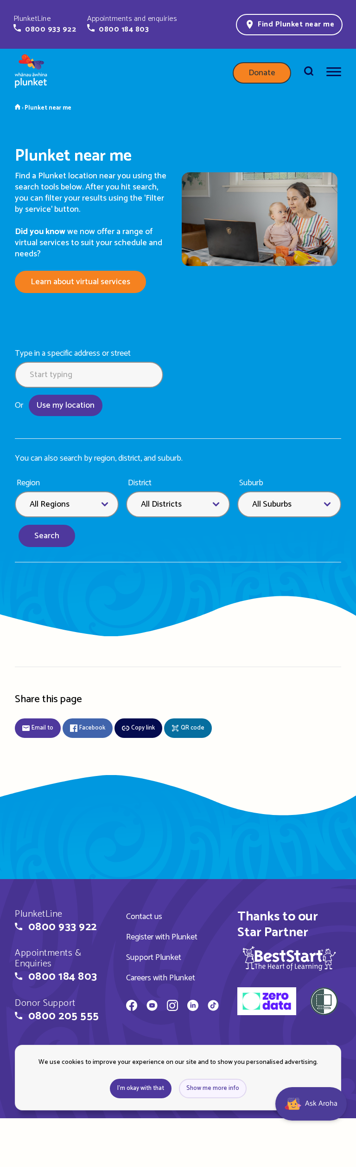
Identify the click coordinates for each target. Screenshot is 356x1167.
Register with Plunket (161, 937)
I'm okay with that (140, 1088)
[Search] (308, 72)
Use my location (66, 405)
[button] (44, 24)
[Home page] (31, 72)
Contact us (144, 917)
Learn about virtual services (80, 282)
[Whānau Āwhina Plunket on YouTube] (152, 1007)
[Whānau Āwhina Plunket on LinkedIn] (192, 1007)
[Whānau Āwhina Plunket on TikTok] (213, 1007)
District (140, 483)
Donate (261, 73)
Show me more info (212, 1088)
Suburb (251, 483)
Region (28, 483)
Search (46, 536)
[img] (289, 958)
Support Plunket (153, 958)
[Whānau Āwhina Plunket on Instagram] (172, 1007)
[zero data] (266, 1002)
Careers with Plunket (160, 978)
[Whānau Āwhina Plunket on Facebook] (131, 1007)
